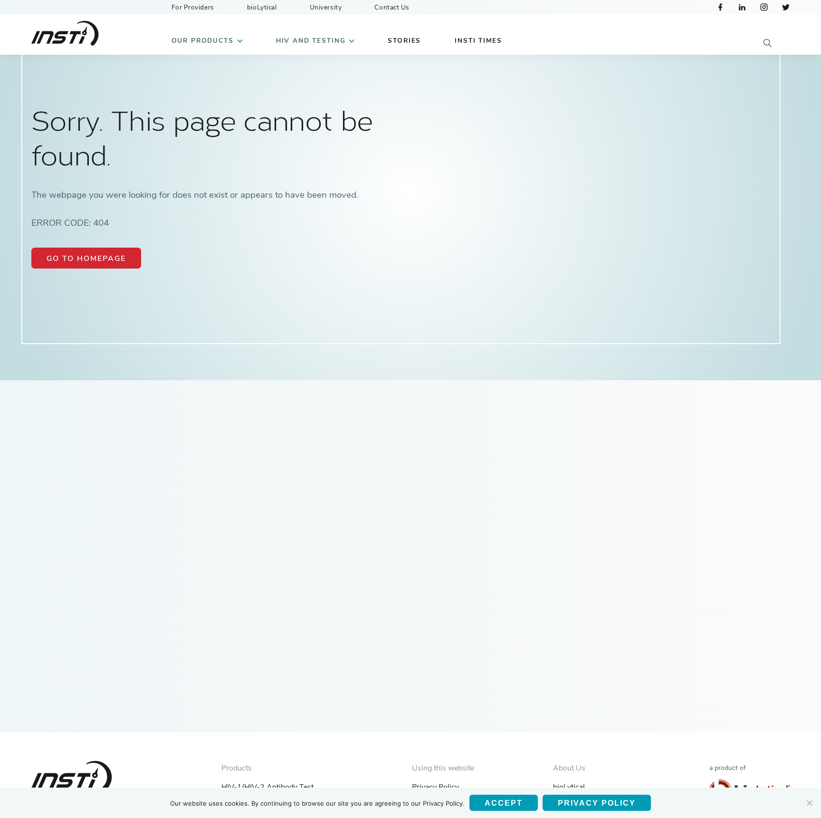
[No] (809, 803)
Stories (404, 40)
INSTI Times (478, 40)
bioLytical (262, 7)
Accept (504, 803)
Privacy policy (597, 803)
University (326, 7)
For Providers (193, 7)
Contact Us (392, 7)
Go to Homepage (86, 258)
